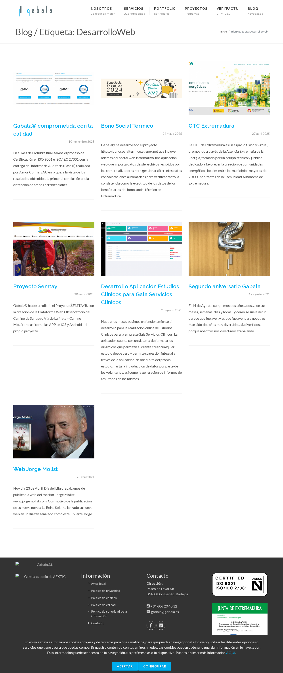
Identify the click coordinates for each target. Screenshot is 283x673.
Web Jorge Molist (35, 469)
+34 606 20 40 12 (163, 606)
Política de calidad (103, 605)
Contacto (97, 623)
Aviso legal (98, 583)
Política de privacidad (105, 590)
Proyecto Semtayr (36, 286)
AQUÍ (230, 652)
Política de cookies (104, 598)
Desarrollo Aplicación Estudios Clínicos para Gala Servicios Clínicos (140, 294)
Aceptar (125, 666)
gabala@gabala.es (165, 612)
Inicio (223, 31)
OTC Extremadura (211, 126)
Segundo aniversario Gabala (225, 286)
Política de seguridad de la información (109, 614)
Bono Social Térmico (127, 126)
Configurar (154, 666)
